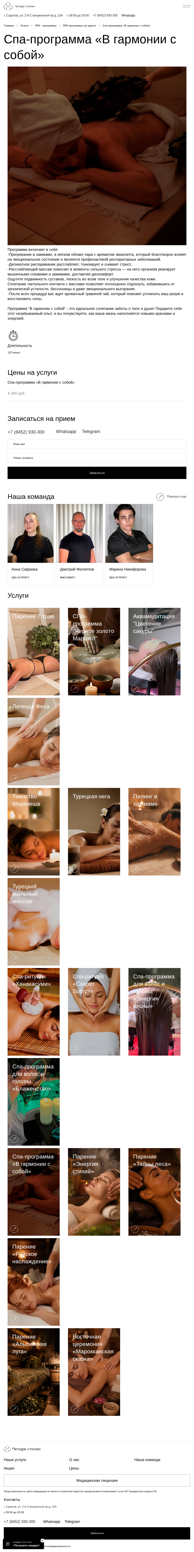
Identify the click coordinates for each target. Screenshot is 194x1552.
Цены (74, 1468)
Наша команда (147, 1460)
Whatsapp (128, 15)
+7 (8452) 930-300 (105, 15)
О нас (74, 1460)
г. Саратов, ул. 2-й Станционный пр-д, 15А (33, 15)
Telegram (91, 431)
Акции (9, 1468)
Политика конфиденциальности (53, 1546)
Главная (9, 25)
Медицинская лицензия (97, 1480)
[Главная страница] (26, 6)
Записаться (97, 472)
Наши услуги (15, 1460)
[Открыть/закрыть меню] (186, 6)
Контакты (12, 1500)
